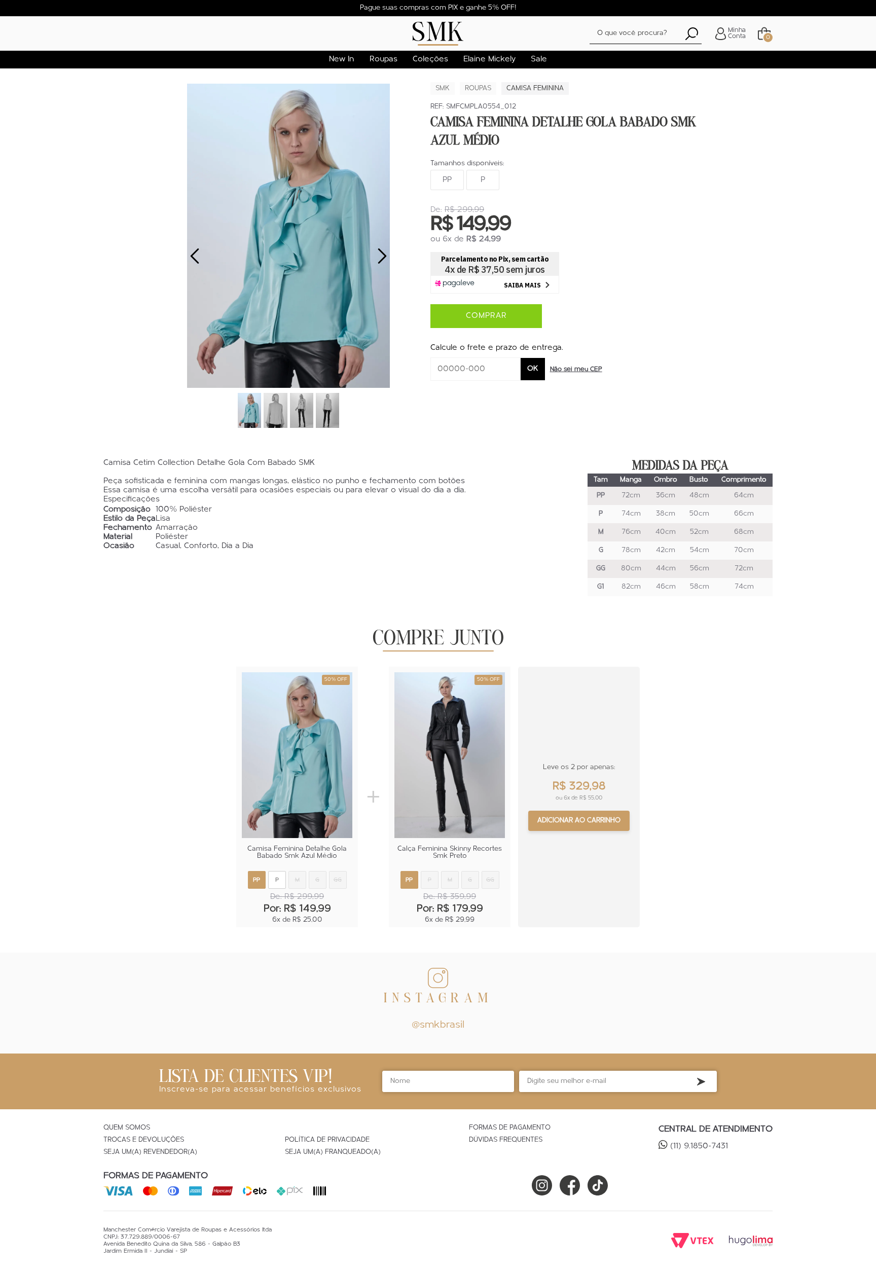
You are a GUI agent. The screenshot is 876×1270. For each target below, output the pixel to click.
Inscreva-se (701, 1081)
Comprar (486, 316)
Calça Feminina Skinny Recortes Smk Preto (449, 853)
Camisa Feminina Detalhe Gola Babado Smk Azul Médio (297, 853)
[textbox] (646, 33)
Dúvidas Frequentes (505, 1140)
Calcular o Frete (475, 369)
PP (447, 180)
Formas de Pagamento (510, 1128)
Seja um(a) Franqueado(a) (333, 1152)
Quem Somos (126, 1128)
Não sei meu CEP (576, 369)
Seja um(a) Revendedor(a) (150, 1152)
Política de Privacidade (327, 1140)
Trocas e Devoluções (143, 1140)
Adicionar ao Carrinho (578, 820)
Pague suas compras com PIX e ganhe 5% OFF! (438, 8)
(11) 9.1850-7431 (699, 1146)
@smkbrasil (438, 1025)
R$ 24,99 (483, 239)
